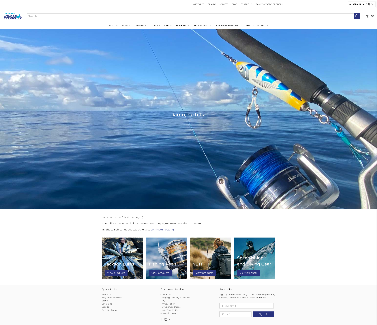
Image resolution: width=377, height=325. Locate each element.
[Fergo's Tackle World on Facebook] (162, 320)
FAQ (163, 300)
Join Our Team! (109, 310)
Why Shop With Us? (112, 297)
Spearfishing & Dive (227, 25)
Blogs (105, 300)
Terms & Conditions (171, 307)
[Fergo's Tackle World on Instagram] (165, 320)
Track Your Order (169, 310)
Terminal (181, 25)
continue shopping (162, 229)
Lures (154, 25)
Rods (125, 25)
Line (166, 25)
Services (223, 4)
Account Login (168, 313)
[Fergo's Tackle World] (12, 16)
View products (116, 272)
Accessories (201, 25)
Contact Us (246, 4)
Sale (248, 25)
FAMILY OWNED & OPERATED (269, 4)
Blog (234, 4)
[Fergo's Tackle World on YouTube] (169, 320)
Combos (139, 25)
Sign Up (263, 314)
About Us (106, 294)
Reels (112, 25)
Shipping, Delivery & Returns (175, 297)
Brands (212, 4)
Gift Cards (198, 4)
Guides (261, 25)
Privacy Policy (168, 303)
